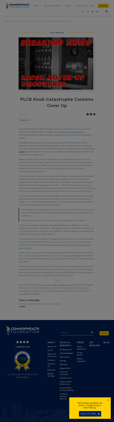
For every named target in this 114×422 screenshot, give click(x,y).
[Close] (108, 400)
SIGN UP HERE (88, 414)
